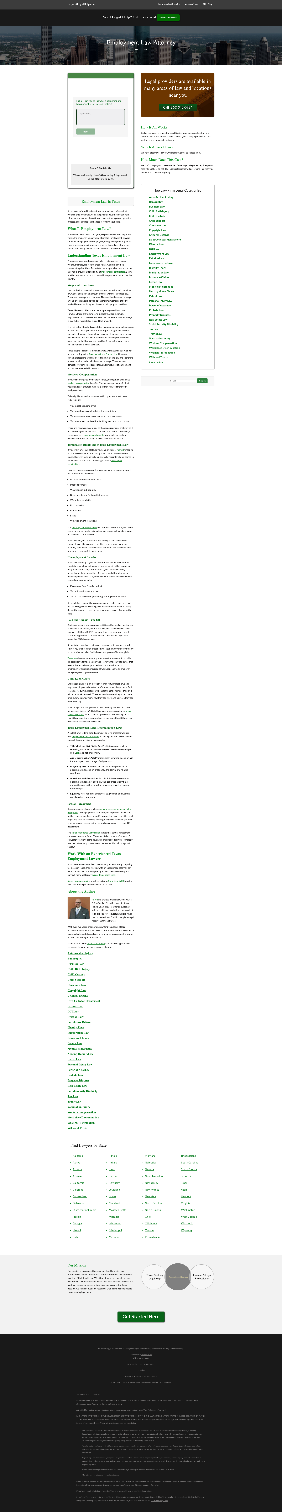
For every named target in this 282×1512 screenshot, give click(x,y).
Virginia (185, 1203)
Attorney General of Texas (84, 527)
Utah (184, 1189)
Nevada (149, 1169)
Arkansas (78, 1176)
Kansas (113, 1176)
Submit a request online (79, 881)
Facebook (145, 1358)
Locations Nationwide (169, 4)
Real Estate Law (77, 1086)
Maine (112, 1196)
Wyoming (186, 1230)
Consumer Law (77, 985)
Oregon (149, 1230)
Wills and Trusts (158, 357)
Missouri (114, 1237)
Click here (138, 1485)
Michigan (114, 1216)
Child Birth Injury (79, 969)
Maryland (114, 1203)
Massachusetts (117, 1209)
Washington (188, 1209)
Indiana (113, 1162)
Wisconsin (187, 1223)
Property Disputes (78, 1080)
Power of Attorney (78, 1070)
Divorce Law (75, 1006)
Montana (150, 1155)
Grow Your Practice (149, 1376)
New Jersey (151, 1182)
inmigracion (156, 362)
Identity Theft (76, 1027)
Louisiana (114, 1189)
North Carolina (153, 1203)
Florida (77, 1216)
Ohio (148, 1216)
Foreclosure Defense (79, 1022)
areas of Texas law (96, 943)
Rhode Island (188, 1155)
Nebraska (150, 1162)
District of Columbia (84, 1209)
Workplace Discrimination (83, 1117)
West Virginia (189, 1216)
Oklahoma (151, 1223)
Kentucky (114, 1182)
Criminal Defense (78, 995)
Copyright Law (157, 230)
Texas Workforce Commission (103, 354)
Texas (184, 1182)
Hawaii (77, 1230)
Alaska (76, 1162)
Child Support (76, 980)
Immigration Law (159, 272)
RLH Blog (207, 4)
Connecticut (80, 1196)
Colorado (78, 1189)
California (78, 1182)
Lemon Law (75, 1043)
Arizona (77, 1169)
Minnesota (115, 1223)
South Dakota (189, 1169)
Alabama (78, 1155)
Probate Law (75, 1075)
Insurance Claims (78, 1038)
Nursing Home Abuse (80, 1054)
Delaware (78, 1203)
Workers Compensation (82, 1112)
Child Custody (76, 974)
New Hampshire (154, 1176)
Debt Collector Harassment (84, 1001)
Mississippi (115, 1230)
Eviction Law (76, 1017)
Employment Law (159, 253)
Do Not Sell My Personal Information (141, 1364)
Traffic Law (75, 1101)
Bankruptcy (75, 958)
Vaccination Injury (160, 338)
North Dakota (153, 1209)
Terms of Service (129, 1382)
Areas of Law (191, 4)
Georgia (77, 1223)
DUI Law (73, 1011)
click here (127, 1491)
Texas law (72, 658)
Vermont (186, 1196)
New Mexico (152, 1189)
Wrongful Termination (81, 1123)
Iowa (112, 1169)
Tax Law (73, 1096)
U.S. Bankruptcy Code (159, 1500)
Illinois (113, 1155)
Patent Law (155, 296)
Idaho (76, 1237)
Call (177, 107)
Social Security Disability (163, 324)
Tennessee (187, 1176)
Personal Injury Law (80, 1064)
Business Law (76, 964)
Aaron (95, 899)
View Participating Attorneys (154, 1410)
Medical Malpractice (80, 1048)
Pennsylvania (152, 1237)
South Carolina (189, 1162)
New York (150, 1196)
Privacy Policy (146, 1354)
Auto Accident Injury (80, 953)
